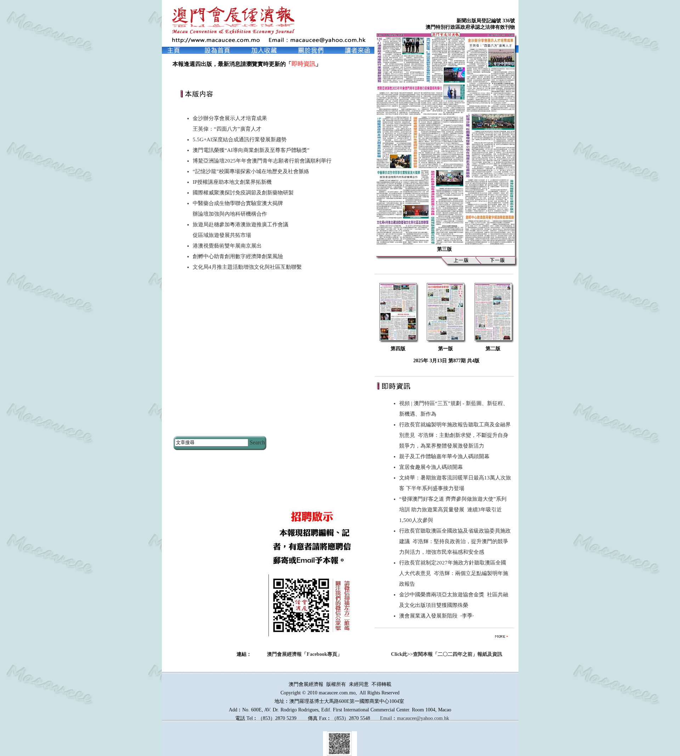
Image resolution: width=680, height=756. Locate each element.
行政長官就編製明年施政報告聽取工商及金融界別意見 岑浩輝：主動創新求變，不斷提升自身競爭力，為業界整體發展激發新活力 (455, 435)
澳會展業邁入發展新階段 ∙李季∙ (436, 616)
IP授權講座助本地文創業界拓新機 (232, 182)
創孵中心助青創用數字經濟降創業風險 (238, 256)
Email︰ (388, 718)
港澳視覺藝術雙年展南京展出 (227, 246)
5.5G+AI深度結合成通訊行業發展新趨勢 (240, 139)
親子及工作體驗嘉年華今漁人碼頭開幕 (445, 456)
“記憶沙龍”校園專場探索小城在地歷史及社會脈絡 (251, 171)
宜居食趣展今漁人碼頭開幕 (432, 467)
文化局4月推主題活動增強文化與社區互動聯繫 (247, 267)
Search (257, 442)
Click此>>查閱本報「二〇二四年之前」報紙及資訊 (446, 654)
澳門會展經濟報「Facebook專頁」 (304, 654)
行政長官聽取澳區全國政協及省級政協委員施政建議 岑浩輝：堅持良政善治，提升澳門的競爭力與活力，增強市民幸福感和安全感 (455, 541)
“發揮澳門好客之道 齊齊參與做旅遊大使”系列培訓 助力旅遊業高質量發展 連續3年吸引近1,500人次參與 (452, 509)
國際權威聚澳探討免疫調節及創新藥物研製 (243, 192)
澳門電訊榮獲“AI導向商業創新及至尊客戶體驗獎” (251, 150)
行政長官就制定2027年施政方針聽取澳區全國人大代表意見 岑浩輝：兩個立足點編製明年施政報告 (453, 573)
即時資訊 (303, 64)
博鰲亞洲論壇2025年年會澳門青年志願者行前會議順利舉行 (262, 161)
